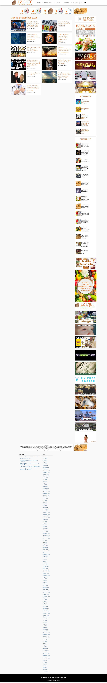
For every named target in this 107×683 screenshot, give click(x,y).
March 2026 (45, 465)
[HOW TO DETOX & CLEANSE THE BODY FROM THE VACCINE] (78, 123)
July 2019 (45, 599)
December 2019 (46, 591)
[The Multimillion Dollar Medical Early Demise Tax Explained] (78, 168)
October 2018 (46, 615)
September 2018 (46, 617)
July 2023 (45, 521)
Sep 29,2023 (60, 26)
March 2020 (45, 585)
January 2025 (45, 490)
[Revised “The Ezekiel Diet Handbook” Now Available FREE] (78, 198)
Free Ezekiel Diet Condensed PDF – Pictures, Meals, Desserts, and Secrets (85, 244)
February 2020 (46, 587)
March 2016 (45, 648)
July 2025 (45, 479)
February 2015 (46, 671)
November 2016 (46, 634)
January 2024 (45, 510)
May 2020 (45, 582)
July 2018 (45, 620)
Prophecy (66, 2)
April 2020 (45, 584)
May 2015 (45, 665)
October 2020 (46, 573)
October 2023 (46, 516)
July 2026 (45, 458)
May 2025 (45, 483)
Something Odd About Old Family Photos (85, 176)
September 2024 (46, 497)
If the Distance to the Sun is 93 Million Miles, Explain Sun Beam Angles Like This (64, 75)
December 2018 (46, 611)
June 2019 (45, 601)
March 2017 (45, 627)
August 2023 (45, 519)
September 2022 (46, 538)
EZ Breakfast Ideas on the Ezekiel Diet (85, 160)
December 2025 (46, 470)
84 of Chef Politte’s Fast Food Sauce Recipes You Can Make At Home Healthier (63, 38)
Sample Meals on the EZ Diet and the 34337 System (85, 221)
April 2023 (45, 526)
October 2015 (46, 657)
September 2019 (46, 596)
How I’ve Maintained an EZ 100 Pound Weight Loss (85, 213)
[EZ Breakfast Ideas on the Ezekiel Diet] (78, 160)
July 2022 (45, 540)
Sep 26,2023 (29, 41)
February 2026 (46, 467)
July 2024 (45, 500)
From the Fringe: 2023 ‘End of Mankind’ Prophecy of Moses (33, 49)
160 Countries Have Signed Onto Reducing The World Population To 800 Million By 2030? (33, 63)
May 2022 (45, 544)
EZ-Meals (48, 678)
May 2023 (45, 524)
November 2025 (46, 472)
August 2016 (45, 639)
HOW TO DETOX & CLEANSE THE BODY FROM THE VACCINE (85, 123)
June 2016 (45, 643)
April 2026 (45, 463)
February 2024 (46, 509)
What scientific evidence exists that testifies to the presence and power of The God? (85, 191)
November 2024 (46, 493)
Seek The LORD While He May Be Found (85, 252)
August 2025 (45, 477)
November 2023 (46, 514)
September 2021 (46, 554)
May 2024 (45, 504)
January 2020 (45, 589)
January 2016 (45, 652)
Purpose (75, 2)
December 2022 (46, 533)
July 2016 (45, 641)
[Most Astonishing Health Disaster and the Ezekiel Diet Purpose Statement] (78, 153)
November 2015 (46, 655)
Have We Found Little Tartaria (85, 109)
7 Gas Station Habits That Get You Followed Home (85, 131)
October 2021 (46, 552)
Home (38, 2)
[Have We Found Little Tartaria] (78, 109)
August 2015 (45, 660)
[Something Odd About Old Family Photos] (78, 175)
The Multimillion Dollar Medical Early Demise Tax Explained (85, 168)
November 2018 (46, 613)
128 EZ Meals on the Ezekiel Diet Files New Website (85, 145)
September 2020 (46, 575)
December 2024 (46, 491)
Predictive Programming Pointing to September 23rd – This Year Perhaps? (64, 50)
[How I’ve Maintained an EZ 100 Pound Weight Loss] (78, 213)
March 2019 (45, 606)
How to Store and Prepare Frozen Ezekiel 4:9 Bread (85, 183)
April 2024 (45, 505)
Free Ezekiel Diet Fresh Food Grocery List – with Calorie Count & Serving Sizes (85, 229)
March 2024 (45, 507)
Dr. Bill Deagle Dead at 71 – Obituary (33, 73)
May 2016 (45, 645)
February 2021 (46, 566)
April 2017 (45, 625)
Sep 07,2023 (60, 65)
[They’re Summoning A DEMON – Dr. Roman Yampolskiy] (78, 116)
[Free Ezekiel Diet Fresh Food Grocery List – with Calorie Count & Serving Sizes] (78, 229)
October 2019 (46, 594)
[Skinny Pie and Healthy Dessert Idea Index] (78, 236)
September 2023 (46, 517)
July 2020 (45, 578)
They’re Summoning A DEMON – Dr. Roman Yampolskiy (84, 116)
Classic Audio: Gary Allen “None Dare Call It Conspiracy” (64, 23)
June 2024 (45, 502)
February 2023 (46, 530)
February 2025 (46, 488)
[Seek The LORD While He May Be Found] (78, 252)
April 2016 (45, 646)
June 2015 (45, 664)
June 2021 (45, 559)
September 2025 (46, 476)
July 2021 (45, 558)
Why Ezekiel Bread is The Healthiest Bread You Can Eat (85, 206)
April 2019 (45, 605)
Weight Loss (47, 2)
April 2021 (45, 563)
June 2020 (45, 580)
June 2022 (45, 542)
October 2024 (46, 495)
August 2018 (45, 618)
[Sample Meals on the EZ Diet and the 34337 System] (78, 221)
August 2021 (45, 556)
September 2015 (46, 658)
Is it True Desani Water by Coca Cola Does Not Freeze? (64, 61)
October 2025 (46, 474)
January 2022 (45, 549)
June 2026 (45, 460)
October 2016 (46, 636)
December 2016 (46, 632)
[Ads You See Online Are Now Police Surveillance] (78, 101)
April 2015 (45, 667)
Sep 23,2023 (29, 52)
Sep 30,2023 (29, 28)
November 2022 (46, 535)
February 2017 (46, 629)
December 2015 (46, 653)
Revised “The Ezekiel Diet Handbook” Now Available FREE (85, 198)
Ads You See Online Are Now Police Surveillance (85, 101)
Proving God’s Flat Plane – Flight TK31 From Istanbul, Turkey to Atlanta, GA (33, 37)
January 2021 (45, 568)
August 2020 (45, 577)
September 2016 (46, 638)
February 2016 (46, 650)
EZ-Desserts (53, 678)
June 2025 (45, 481)
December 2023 (46, 512)
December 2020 (46, 570)
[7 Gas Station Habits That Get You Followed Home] (78, 131)
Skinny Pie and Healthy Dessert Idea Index (84, 237)
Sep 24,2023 (60, 42)
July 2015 (45, 662)
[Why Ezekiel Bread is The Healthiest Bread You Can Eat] (78, 206)
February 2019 (46, 608)
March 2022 (45, 545)
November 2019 (46, 592)
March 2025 (45, 486)
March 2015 (45, 669)
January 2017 (45, 631)
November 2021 (46, 551)
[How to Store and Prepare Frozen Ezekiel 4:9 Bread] (78, 183)
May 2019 (45, 603)
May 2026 (45, 462)
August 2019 (45, 598)
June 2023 (45, 523)
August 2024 (45, 498)
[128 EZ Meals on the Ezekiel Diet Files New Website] (78, 145)
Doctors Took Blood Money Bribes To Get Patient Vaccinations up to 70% (33, 88)
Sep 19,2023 (60, 54)
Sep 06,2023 (60, 79)
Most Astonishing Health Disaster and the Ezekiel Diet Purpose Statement (85, 152)
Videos (58, 2)
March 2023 (45, 528)
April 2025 (45, 484)
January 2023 (45, 531)
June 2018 (45, 622)
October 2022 (46, 537)
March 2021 (45, 564)
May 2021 (45, 561)
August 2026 (45, 457)
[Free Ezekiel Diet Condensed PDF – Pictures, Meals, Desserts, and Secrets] (78, 244)
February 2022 (46, 547)
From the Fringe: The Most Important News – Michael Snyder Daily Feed (29, 468)
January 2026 (45, 469)
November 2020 (46, 571)
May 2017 (45, 624)
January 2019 (45, 610)
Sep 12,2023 (29, 68)
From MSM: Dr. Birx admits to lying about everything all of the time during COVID (33, 24)
